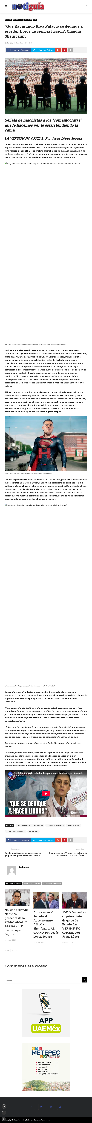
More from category (52, 884)
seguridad (33, 831)
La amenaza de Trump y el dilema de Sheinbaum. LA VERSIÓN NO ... (68, 854)
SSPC (34, 20)
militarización (18, 20)
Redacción (9, 43)
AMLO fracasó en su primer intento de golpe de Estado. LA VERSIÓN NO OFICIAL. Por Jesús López (74, 924)
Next (13, 951)
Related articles (13, 884)
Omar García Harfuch (16, 831)
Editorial (8, 20)
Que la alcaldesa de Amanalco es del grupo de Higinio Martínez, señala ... (23, 854)
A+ (4, 1106)
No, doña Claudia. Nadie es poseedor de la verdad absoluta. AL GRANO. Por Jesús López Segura (17, 922)
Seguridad (28, 20)
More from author (31, 884)
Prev (8, 951)
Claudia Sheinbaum (55, 825)
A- (4, 1119)
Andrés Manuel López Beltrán (30, 825)
